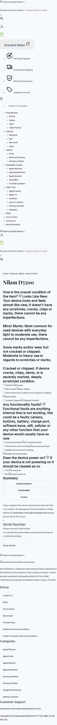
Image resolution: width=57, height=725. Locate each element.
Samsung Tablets (16, 161)
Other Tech (10, 187)
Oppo (11, 124)
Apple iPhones (9, 649)
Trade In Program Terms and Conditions (20, 636)
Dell (10, 139)
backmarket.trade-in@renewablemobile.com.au (33, 513)
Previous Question (18, 287)
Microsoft (13, 142)
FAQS (8, 213)
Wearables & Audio (14, 165)
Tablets (9, 150)
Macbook (13, 135)
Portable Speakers (17, 183)
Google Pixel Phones (12, 690)
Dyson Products (16, 202)
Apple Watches (15, 168)
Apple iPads (8, 656)
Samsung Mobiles (10, 676)
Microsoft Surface (17, 157)
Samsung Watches (17, 172)
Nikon (21, 273)
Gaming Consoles (16, 206)
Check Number (9, 545)
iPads (11, 153)
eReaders (13, 209)
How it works (11, 217)
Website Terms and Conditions (16, 629)
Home (5, 273)
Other (11, 146)
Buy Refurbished (13, 224)
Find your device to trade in (11, 10)
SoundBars (14, 180)
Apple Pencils (15, 191)
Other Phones (15, 127)
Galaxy (12, 120)
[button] (28, 99)
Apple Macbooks (10, 670)
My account (8, 616)
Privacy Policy (9, 622)
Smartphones (12, 112)
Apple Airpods (15, 176)
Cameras (13, 198)
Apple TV (13, 194)
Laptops (9, 131)
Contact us (10, 221)
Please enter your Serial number (16, 528)
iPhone (12, 116)
